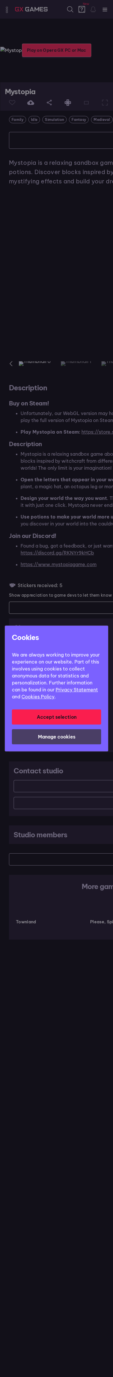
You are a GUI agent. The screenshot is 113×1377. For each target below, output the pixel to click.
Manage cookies (56, 737)
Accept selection (56, 717)
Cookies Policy (37, 697)
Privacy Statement (77, 690)
